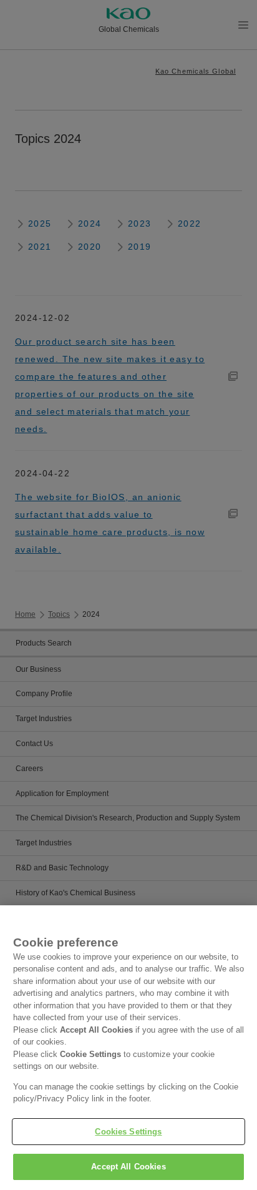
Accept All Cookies (128, 1166)
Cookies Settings (128, 1131)
